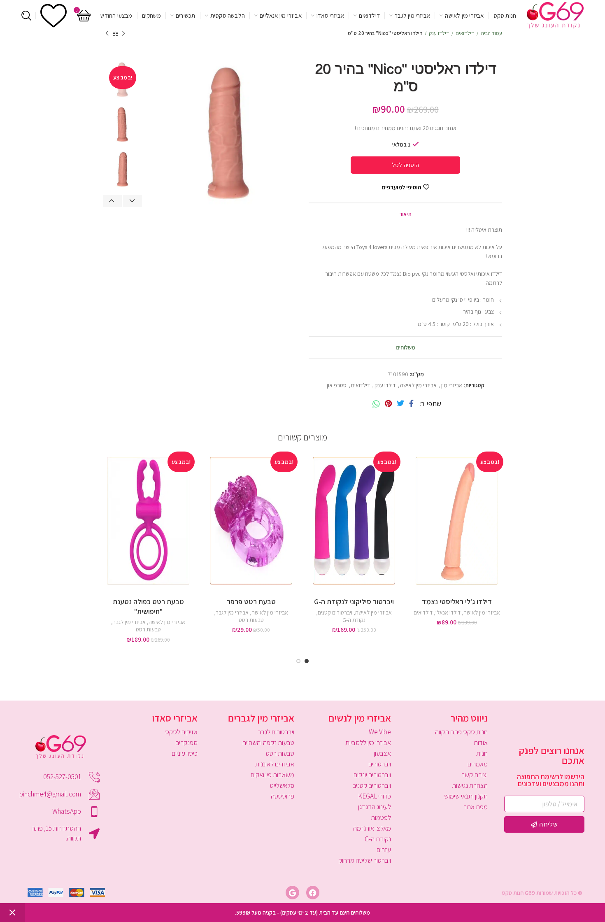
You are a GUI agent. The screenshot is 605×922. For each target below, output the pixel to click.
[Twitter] (400, 403)
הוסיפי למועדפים (401, 187)
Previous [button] (112, 201)
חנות (482, 753)
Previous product (123, 33)
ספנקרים (186, 742)
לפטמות (381, 817)
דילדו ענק (439, 33)
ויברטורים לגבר (276, 731)
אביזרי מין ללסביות (368, 742)
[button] (310, 480)
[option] (122, 124)
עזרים (384, 849)
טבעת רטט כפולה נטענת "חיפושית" (148, 606)
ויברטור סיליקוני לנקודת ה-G (354, 601)
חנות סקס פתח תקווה (461, 731)
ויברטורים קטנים (335, 612)
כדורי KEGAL (374, 796)
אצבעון (382, 753)
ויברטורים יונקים (372, 774)
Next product (107, 33)
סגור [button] (12, 912)
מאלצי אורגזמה (372, 828)
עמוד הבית (491, 33)
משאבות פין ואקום (272, 774)
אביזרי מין (451, 385)
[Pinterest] (388, 403)
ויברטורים (379, 763)
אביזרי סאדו (175, 717)
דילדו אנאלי (448, 612)
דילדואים (465, 33)
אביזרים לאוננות (274, 763)
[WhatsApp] (376, 403)
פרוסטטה (282, 796)
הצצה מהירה (413, 499)
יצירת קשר (474, 774)
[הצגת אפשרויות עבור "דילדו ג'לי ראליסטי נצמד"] (413, 480)
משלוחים (405, 347)
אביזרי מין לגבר (232, 612)
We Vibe (380, 731)
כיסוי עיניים (185, 753)
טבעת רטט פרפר (251, 601)
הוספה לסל (405, 165)
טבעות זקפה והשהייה (268, 742)
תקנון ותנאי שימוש (466, 796)
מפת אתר (475, 806)
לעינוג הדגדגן (374, 806)
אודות (481, 742)
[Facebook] (411, 403)
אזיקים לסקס (181, 731)
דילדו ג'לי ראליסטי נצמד (457, 601)
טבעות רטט (251, 620)
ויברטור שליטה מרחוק (364, 860)
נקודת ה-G (353, 620)
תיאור (405, 214)
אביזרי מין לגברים (261, 717)
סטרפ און (337, 385)
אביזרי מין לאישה (418, 385)
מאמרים (478, 763)
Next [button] (132, 201)
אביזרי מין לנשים (359, 717)
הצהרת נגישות (470, 785)
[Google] (292, 892)
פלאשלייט (282, 785)
